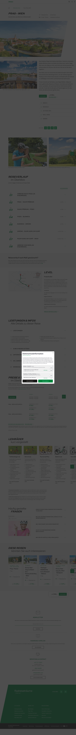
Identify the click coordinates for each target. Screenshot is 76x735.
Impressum (24, 355)
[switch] (51, 368)
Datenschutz (29, 355)
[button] (49, 367)
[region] (38, 371)
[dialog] (38, 367)
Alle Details (45, 370)
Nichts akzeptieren (30, 381)
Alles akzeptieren (45, 381)
